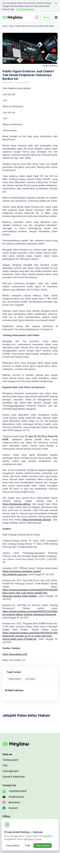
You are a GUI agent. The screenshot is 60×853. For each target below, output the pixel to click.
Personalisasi (12, 845)
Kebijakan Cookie (32, 839)
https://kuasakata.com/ (14, 654)
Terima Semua (42, 845)
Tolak (27, 845)
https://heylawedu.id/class (36, 519)
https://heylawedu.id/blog (16, 504)
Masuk (46, 17)
